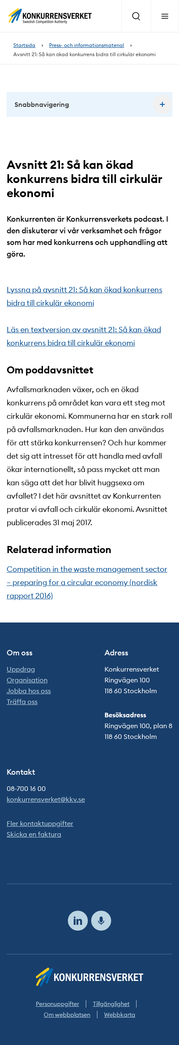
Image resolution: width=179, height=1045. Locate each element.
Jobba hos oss (29, 691)
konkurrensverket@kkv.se (46, 799)
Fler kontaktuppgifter (40, 823)
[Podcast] (101, 921)
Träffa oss (22, 701)
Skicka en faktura (34, 834)
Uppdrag (21, 669)
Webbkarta (119, 1014)
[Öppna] (162, 104)
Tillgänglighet (111, 1004)
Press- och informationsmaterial (86, 45)
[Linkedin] (78, 921)
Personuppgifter (57, 1004)
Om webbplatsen (67, 1014)
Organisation (27, 680)
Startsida (24, 45)
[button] (89, 104)
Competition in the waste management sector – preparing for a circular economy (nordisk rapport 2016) (87, 582)
